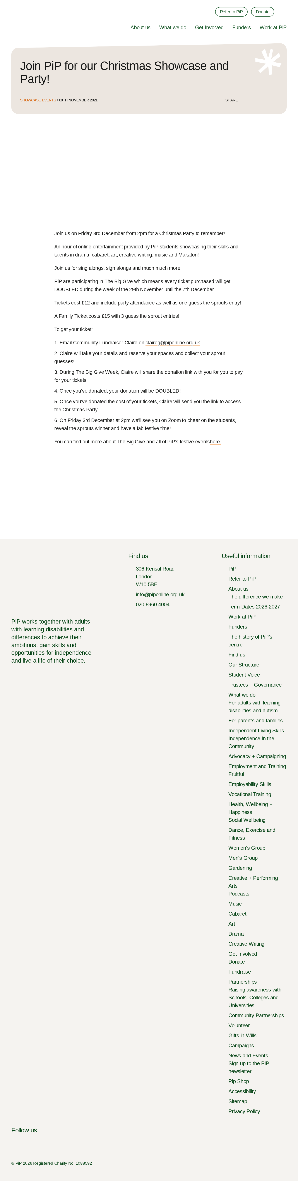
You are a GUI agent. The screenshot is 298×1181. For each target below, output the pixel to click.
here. (215, 441)
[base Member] (280, 1163)
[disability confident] (249, 1163)
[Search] (284, 11)
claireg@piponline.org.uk (173, 342)
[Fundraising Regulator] (202, 1163)
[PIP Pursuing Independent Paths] (18, 14)
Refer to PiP (231, 11)
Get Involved (209, 27)
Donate (263, 11)
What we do (172, 27)
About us (140, 27)
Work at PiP (273, 27)
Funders (241, 27)
